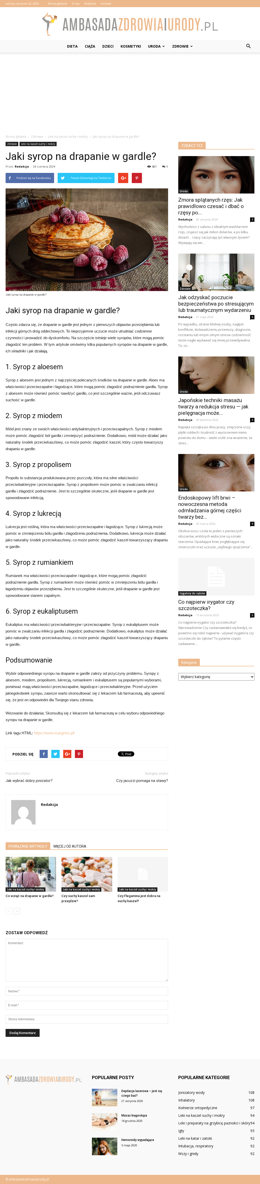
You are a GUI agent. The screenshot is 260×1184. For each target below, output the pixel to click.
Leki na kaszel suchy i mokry (38, 144)
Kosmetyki (131, 46)
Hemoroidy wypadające (137, 1140)
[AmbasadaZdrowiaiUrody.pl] (130, 24)
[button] (248, 46)
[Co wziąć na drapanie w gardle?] (31, 874)
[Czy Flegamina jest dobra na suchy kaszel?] (143, 874)
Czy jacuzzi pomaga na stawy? (142, 780)
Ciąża (90, 46)
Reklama (90, 3)
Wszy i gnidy (188, 1153)
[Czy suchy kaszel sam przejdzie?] (86, 874)
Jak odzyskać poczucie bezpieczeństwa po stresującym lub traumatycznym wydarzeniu (216, 303)
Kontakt (106, 3)
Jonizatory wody (191, 1092)
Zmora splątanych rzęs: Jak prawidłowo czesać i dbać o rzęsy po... (211, 206)
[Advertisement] (130, 90)
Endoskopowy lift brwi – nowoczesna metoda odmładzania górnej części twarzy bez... (209, 507)
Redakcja (22, 166)
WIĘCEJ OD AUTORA (69, 846)
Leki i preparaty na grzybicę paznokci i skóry (214, 1123)
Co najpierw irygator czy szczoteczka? (206, 605)
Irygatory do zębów (192, 593)
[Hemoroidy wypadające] (104, 1146)
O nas (75, 3)
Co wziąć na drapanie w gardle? (30, 896)
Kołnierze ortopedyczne (197, 1107)
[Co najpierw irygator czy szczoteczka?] (216, 577)
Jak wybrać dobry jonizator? (29, 780)
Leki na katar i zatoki (195, 1138)
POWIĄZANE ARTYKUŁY (28, 846)
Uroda (154, 46)
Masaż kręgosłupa (134, 1115)
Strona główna (57, 3)
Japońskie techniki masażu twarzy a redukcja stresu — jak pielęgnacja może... (213, 406)
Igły (181, 1130)
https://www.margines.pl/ (54, 733)
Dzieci (107, 46)
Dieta (72, 46)
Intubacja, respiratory (195, 1146)
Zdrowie (180, 46)
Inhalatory (186, 1100)
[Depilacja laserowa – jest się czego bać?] (104, 1097)
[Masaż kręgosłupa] (104, 1122)
